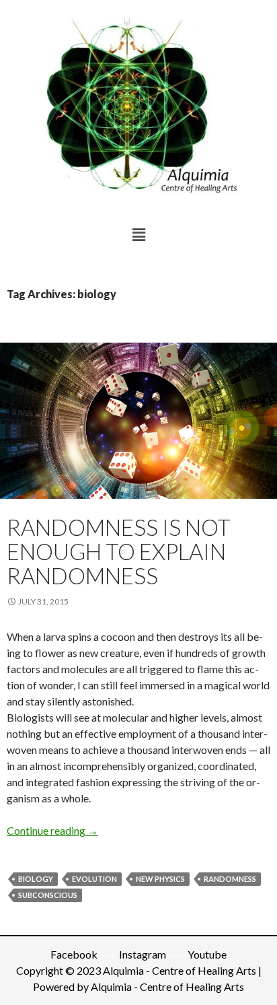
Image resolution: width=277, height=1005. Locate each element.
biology (35, 878)
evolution (94, 878)
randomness (230, 878)
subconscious (47, 895)
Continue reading (52, 830)
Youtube (207, 954)
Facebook (73, 954)
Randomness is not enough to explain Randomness (119, 551)
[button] (138, 234)
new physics (160, 878)
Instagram (142, 954)
